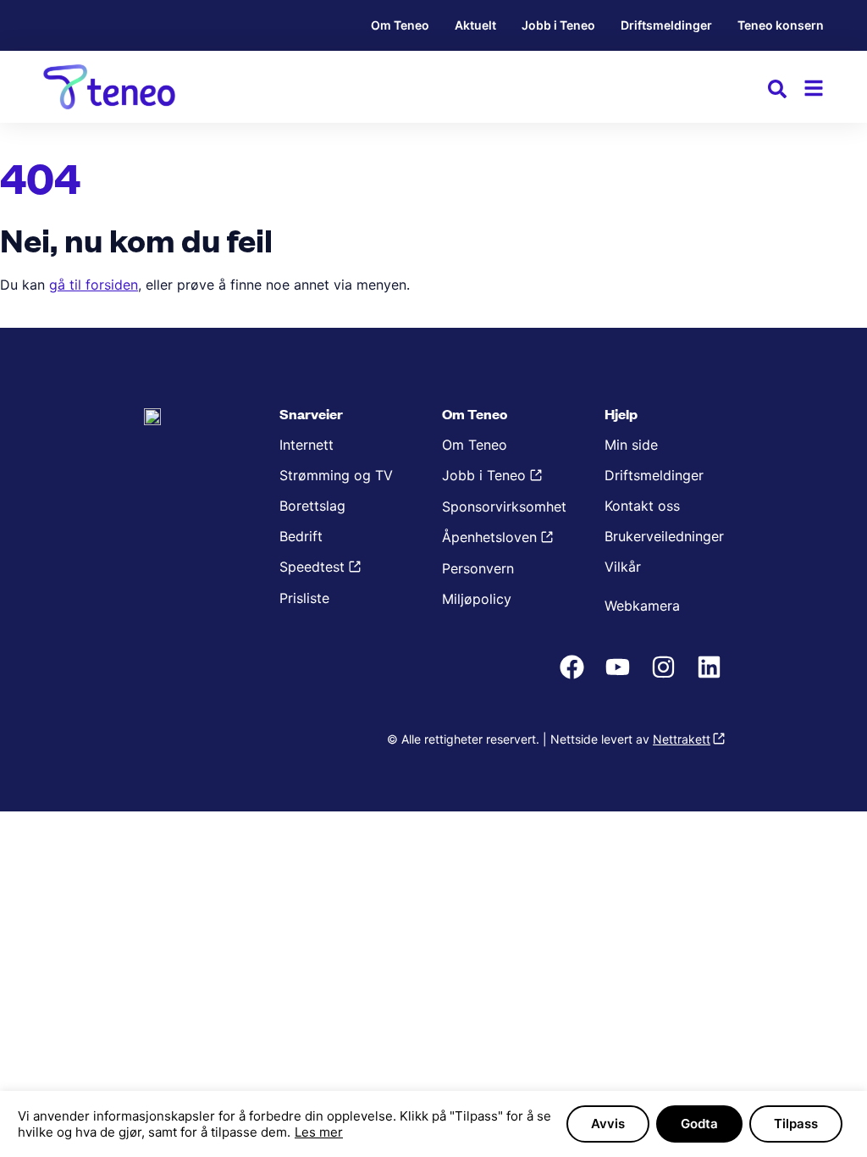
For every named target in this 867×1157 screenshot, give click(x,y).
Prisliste (304, 598)
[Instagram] (665, 675)
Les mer (319, 1132)
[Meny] (813, 88)
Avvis (608, 1123)
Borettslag (312, 505)
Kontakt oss (642, 505)
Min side (631, 444)
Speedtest (312, 566)
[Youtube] (619, 675)
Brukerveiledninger (664, 536)
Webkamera (642, 605)
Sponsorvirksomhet (504, 506)
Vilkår (623, 566)
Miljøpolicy (476, 598)
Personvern (478, 568)
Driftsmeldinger (666, 25)
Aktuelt (475, 25)
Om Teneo (400, 25)
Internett (306, 444)
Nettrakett (681, 739)
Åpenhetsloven (489, 537)
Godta (699, 1123)
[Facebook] (574, 675)
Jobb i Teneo (558, 25)
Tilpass (796, 1123)
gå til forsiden (93, 284)
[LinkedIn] (711, 675)
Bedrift (301, 536)
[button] (777, 91)
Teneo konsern (780, 25)
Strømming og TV (336, 475)
